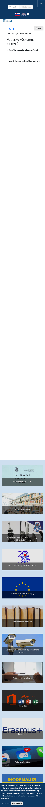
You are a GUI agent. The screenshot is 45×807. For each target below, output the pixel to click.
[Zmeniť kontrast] (28, 15)
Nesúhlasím (17, 803)
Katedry (12, 29)
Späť (39, 28)
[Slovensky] (17, 15)
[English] (24, 15)
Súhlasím (6, 803)
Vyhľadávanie (25, 7)
